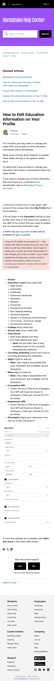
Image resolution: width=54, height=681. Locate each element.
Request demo (40, 617)
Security (10, 640)
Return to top (10, 583)
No (33, 566)
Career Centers (13, 631)
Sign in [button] (46, 4)
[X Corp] (8, 549)
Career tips (11, 613)
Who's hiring (12, 609)
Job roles (11, 621)
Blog (36, 613)
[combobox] (20, 34)
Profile (13, 56)
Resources (38, 609)
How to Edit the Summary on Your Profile (23, 101)
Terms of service (32, 676)
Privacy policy (20, 676)
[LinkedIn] (11, 549)
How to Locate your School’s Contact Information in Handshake (26, 264)
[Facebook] (4, 549)
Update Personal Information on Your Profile (25, 96)
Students (12, 601)
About (36, 636)
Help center (12, 625)
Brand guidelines (40, 651)
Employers (40, 601)
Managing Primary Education (17, 77)
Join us (37, 640)
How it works (12, 606)
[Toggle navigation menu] (41, 4)
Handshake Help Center (11, 53)
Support (11, 658)
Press (36, 644)
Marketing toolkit (13, 636)
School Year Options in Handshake (20, 91)
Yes (20, 566)
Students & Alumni (27, 53)
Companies (11, 617)
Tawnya (13, 130)
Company (39, 631)
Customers (38, 606)
